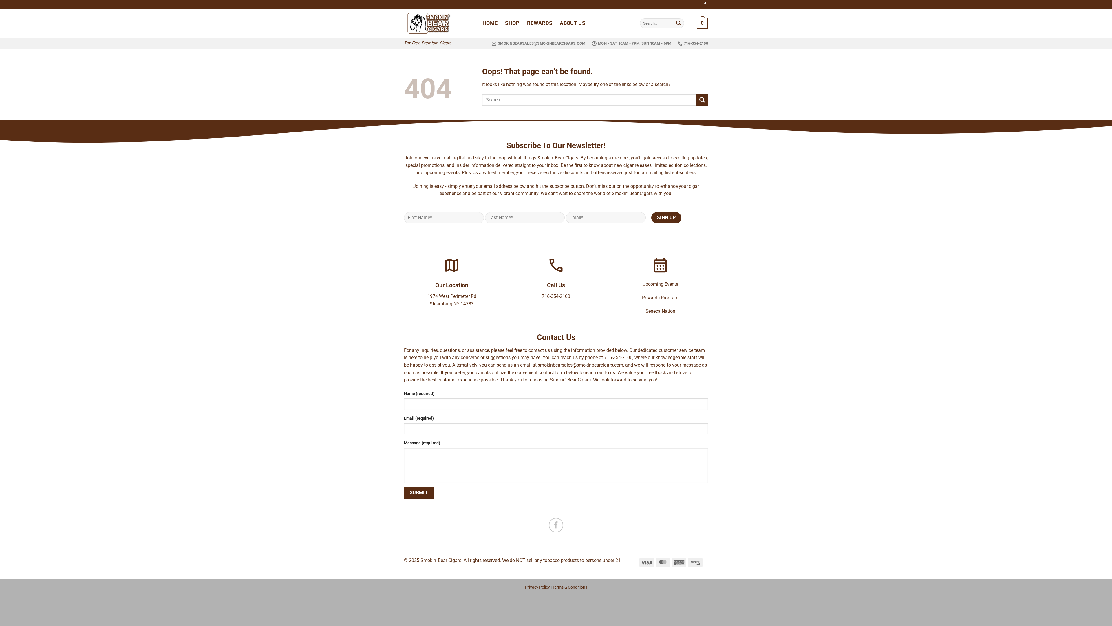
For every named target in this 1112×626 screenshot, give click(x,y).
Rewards (539, 23)
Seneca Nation (660, 311)
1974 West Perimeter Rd (451, 296)
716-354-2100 (556, 296)
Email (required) (419, 418)
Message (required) (422, 443)
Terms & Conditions (570, 587)
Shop (512, 23)
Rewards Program (660, 298)
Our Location (451, 285)
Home (490, 23)
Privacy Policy (537, 587)
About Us (572, 23)
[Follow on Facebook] (705, 4)
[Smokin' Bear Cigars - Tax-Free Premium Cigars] (439, 23)
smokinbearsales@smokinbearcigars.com (580, 365)
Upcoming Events (660, 284)
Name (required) (419, 393)
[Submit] (678, 23)
